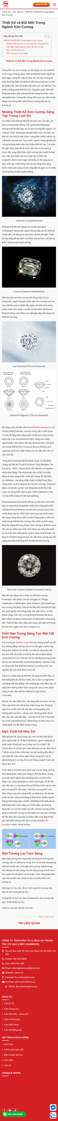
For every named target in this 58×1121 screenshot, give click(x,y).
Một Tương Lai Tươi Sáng (17, 53)
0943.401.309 (17, 963)
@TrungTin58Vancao (25, 982)
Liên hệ (7, 1065)
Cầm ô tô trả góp (12, 1019)
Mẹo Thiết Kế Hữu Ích (15, 50)
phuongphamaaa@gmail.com (26, 968)
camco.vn (18, 973)
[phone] (5, 1114)
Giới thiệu (8, 1044)
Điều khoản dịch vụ (13, 1055)
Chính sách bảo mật (13, 1049)
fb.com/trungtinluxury (25, 977)
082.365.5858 (19, 959)
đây (26, 892)
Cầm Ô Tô (9, 1003)
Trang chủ (6, 12)
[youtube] (9, 1110)
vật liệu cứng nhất (24, 642)
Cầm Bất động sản (13, 1030)
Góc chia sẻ (18, 12)
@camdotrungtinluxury (26, 986)
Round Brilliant (33, 427)
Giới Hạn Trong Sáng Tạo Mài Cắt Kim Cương (25, 47)
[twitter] (15, 1110)
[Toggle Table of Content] (45, 36)
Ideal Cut (48, 427)
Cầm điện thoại (11, 1025)
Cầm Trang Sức (11, 1009)
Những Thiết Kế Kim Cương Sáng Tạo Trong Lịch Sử (28, 44)
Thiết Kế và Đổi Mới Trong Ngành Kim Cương (23, 40)
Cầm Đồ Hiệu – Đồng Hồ (16, 1014)
